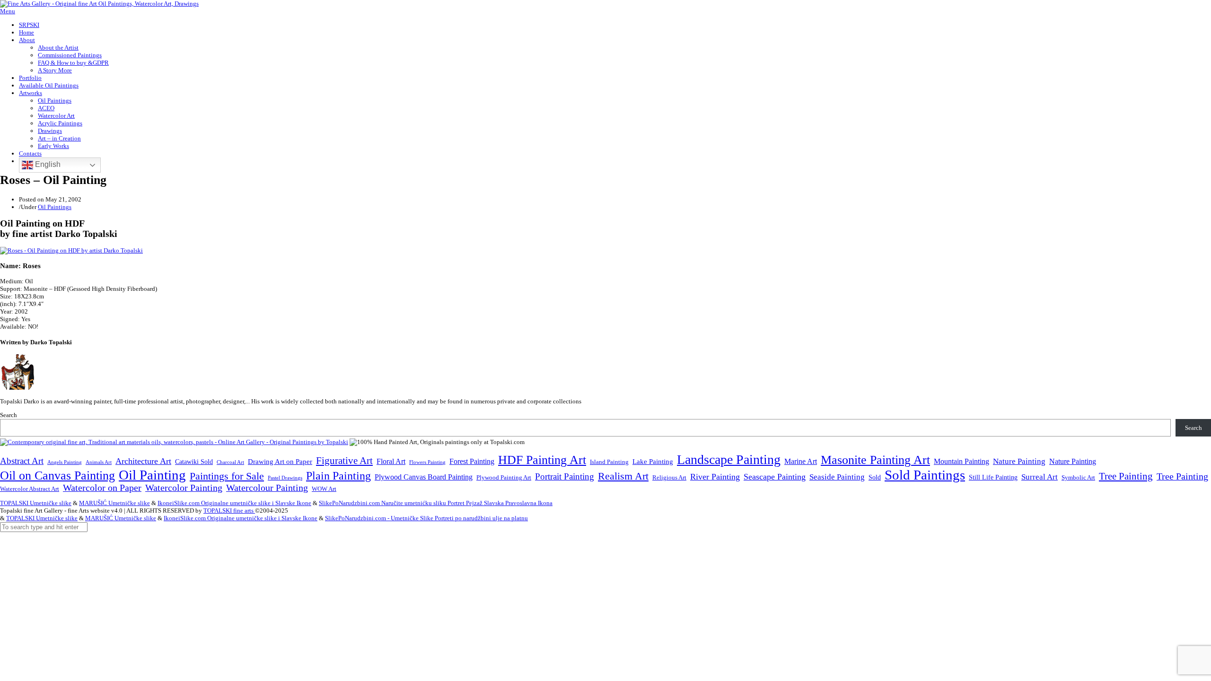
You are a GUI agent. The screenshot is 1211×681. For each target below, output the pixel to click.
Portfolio (30, 77)
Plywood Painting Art (503, 477)
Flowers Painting (427, 462)
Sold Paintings (925, 475)
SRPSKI (29, 24)
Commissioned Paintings (70, 55)
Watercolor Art (56, 115)
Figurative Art (344, 460)
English (47, 164)
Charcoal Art (230, 462)
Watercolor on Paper (102, 488)
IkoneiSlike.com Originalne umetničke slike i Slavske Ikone (234, 502)
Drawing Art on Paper (280, 461)
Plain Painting (338, 476)
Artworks (30, 92)
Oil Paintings (54, 100)
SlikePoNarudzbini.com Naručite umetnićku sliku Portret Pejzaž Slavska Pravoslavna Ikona (436, 502)
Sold (875, 477)
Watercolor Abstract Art (29, 489)
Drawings (50, 130)
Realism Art (623, 476)
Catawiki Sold (194, 461)
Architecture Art (143, 461)
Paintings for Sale (227, 476)
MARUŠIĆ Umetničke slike (114, 502)
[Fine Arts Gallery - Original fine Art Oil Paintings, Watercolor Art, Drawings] (99, 3)
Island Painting (609, 462)
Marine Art (800, 461)
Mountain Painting (961, 461)
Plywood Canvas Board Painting (424, 477)
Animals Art (99, 462)
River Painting (715, 476)
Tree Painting (1126, 476)
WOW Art (324, 489)
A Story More (55, 70)
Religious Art (669, 477)
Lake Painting (652, 461)
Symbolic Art (1078, 477)
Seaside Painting (837, 476)
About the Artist (58, 47)
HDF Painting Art (542, 460)
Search (8, 415)
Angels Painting (64, 462)
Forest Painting (471, 461)
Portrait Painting (564, 476)
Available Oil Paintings (49, 85)
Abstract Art (22, 461)
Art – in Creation (59, 138)
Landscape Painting (729, 459)
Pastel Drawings (285, 477)
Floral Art (391, 461)
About (27, 40)
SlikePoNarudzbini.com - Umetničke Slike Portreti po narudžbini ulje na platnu (426, 518)
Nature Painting (1019, 461)
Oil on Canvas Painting (57, 475)
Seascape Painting (775, 476)
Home (26, 32)
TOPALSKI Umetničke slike (35, 502)
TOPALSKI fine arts (229, 510)
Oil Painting (152, 474)
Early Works (53, 145)
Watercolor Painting (183, 488)
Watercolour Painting (267, 488)
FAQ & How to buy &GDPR (73, 62)
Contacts (30, 153)
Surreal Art (1039, 476)
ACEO (46, 108)
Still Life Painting (993, 477)
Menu (7, 11)
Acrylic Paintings (60, 123)
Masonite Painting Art (875, 460)
